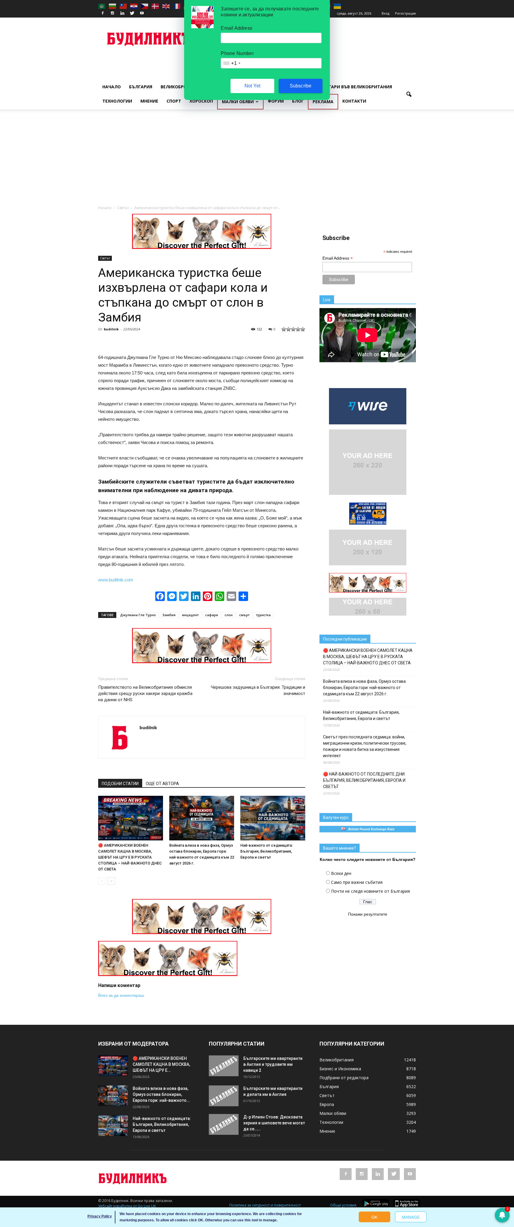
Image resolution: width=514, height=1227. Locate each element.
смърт (244, 615)
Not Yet (252, 85)
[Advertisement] (257, 160)
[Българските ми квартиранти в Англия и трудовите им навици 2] (224, 1065)
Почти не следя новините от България (370, 891)
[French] (177, 6)
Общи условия (343, 1205)
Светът (105, 258)
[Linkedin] (122, 13)
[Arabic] (102, 6)
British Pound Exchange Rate (370, 829)
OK (374, 1217)
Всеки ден (341, 873)
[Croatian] (134, 6)
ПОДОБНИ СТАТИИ (120, 783)
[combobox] (231, 63)
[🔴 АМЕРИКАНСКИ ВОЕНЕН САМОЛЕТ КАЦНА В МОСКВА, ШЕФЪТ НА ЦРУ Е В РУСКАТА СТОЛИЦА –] (130, 818)
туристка (263, 615)
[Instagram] (112, 13)
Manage (411, 1217)
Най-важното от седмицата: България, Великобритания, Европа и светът (266, 851)
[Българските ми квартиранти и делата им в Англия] (224, 1095)
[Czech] (145, 6)
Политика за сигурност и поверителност (265, 1205)
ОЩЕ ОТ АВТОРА (162, 783)
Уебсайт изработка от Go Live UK (127, 1206)
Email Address (337, 258)
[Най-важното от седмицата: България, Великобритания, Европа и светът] (272, 818)
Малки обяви (238, 101)
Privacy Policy (99, 1216)
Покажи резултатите (367, 914)
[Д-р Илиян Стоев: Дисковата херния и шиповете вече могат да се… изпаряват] (224, 1124)
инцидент (190, 615)
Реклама (323, 101)
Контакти (354, 101)
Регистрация (405, 13)
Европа (326, 1104)
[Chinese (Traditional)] (123, 6)
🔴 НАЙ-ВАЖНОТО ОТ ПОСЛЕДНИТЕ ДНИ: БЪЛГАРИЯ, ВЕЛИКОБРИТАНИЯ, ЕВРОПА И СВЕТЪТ (364, 780)
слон (229, 615)
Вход (385, 13)
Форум (276, 101)
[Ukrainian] (337, 6)
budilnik (111, 329)
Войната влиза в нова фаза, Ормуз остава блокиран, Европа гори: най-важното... (161, 1094)
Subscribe (301, 85)
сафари (211, 615)
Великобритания (181, 87)
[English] (166, 6)
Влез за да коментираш (121, 995)
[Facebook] (102, 13)
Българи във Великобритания (355, 87)
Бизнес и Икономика (340, 1068)
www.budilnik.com (115, 579)
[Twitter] (132, 13)
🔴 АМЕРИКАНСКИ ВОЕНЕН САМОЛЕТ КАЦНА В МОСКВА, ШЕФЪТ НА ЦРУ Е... (161, 1064)
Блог (298, 101)
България (140, 87)
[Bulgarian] (113, 6)
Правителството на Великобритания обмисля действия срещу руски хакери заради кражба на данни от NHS (145, 693)
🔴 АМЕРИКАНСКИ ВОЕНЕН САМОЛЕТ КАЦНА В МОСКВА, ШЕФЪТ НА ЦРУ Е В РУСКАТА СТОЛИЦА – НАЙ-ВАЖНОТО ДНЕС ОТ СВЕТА (130, 857)
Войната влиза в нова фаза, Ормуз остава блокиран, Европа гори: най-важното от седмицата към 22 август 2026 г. (364, 687)
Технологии (117, 101)
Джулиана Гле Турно (138, 615)
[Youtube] (141, 13)
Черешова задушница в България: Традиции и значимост (258, 690)
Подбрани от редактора (344, 1077)
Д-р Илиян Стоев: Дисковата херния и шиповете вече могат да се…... (274, 1123)
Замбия (168, 615)
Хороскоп (201, 101)
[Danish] (155, 6)
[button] (409, 94)
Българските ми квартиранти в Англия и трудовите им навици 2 (273, 1064)
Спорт (174, 101)
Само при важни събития (357, 882)
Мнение (149, 101)
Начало (111, 87)
